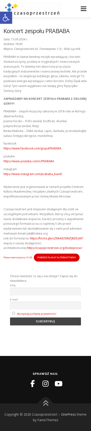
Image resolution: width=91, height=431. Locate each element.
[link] (6, 18)
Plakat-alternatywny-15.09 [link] (18, 257)
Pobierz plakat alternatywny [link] (56, 257)
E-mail (14, 299)
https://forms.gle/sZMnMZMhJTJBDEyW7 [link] (56, 238)
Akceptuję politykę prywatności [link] (36, 313)
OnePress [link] (68, 414)
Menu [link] (83, 9)
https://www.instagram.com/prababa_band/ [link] (33, 174)
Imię (12, 285)
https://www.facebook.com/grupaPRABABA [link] (32, 148)
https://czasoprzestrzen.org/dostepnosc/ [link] (54, 248)
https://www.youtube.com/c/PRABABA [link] (29, 161)
